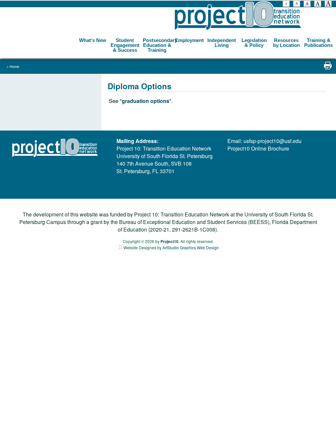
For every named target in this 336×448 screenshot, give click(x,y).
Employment (189, 40)
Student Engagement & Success (125, 45)
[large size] (317, 4)
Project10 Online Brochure (258, 148)
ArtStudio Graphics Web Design (190, 247)
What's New (92, 40)
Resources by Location (286, 42)
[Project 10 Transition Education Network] (238, 15)
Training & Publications (318, 42)
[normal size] (307, 4)
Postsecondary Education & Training (158, 45)
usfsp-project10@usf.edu (272, 141)
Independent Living (221, 42)
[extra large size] (328, 4)
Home (14, 66)
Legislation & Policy (254, 42)
